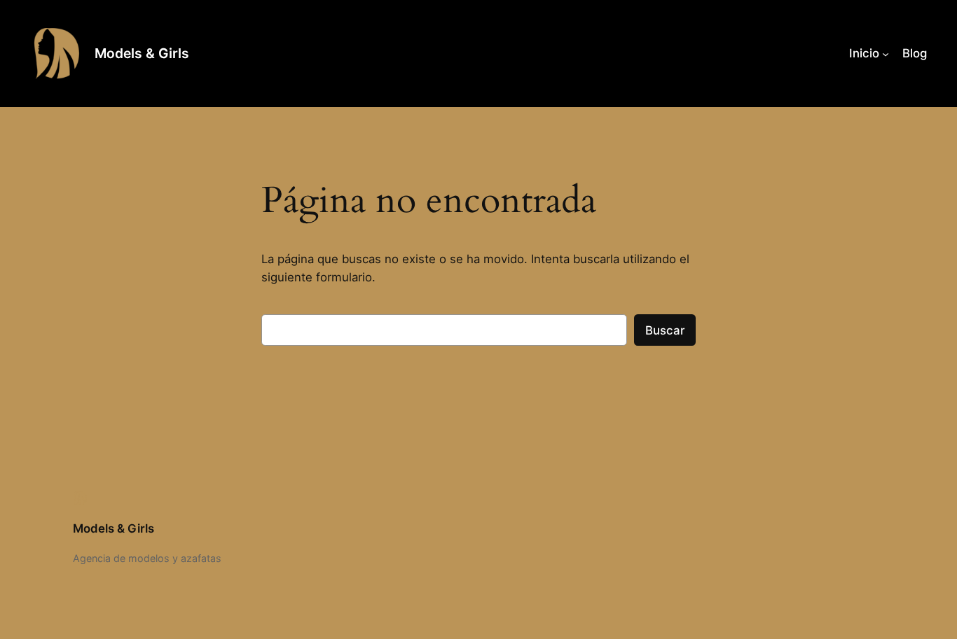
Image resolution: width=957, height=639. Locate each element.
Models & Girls (142, 53)
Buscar (664, 330)
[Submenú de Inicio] (885, 53)
